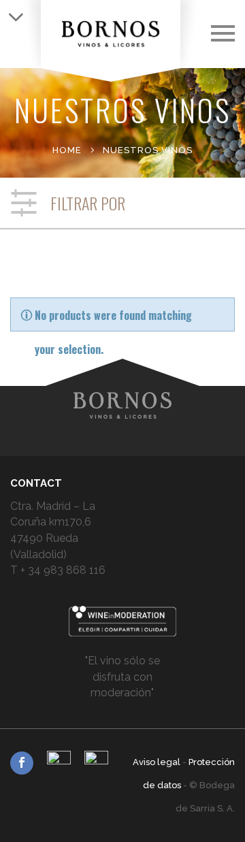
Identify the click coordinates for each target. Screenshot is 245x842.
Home (67, 150)
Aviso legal (157, 762)
